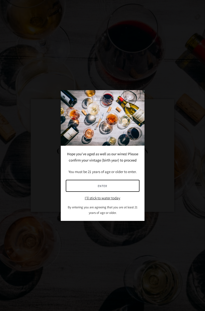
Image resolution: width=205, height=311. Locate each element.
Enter (102, 186)
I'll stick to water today (102, 198)
